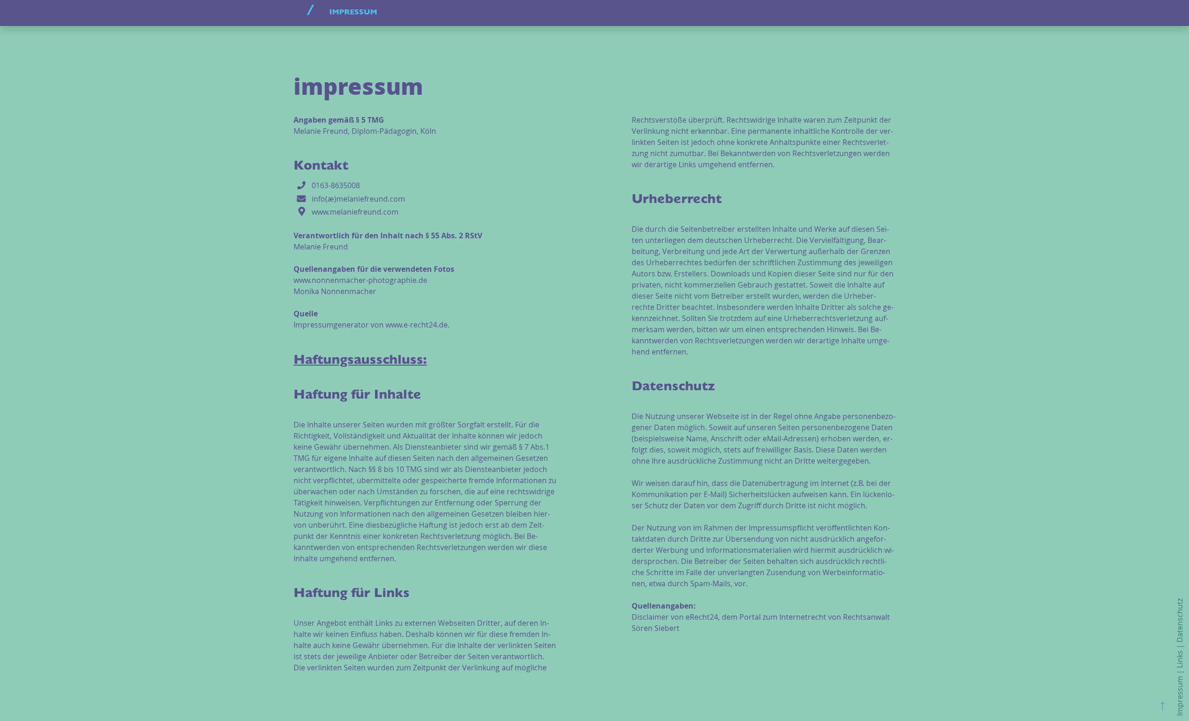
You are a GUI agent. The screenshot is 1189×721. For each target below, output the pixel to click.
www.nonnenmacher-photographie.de (360, 280)
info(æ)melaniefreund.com (358, 198)
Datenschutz (1180, 620)
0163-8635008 (336, 185)
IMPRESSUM (353, 12)
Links (1180, 659)
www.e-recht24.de (416, 325)
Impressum (1180, 696)
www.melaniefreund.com (355, 212)
